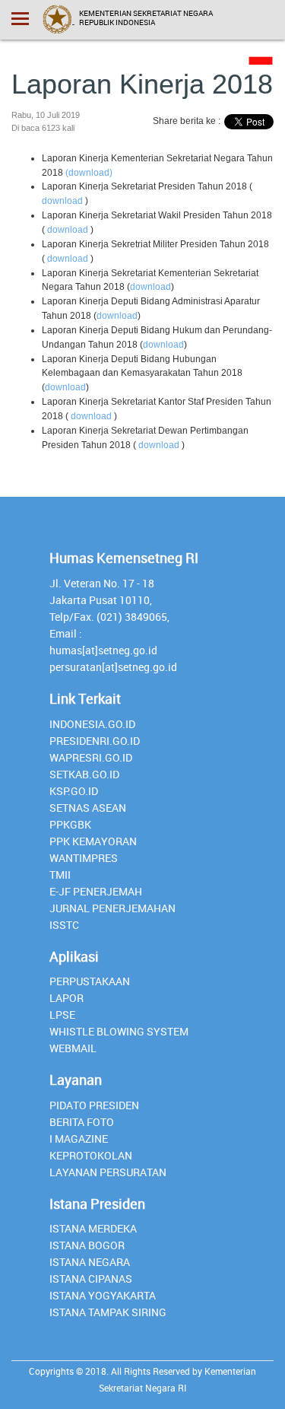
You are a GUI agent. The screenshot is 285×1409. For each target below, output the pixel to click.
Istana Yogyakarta (102, 1295)
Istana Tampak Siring (107, 1312)
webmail (73, 1048)
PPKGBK (70, 824)
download (62, 201)
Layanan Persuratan (107, 1172)
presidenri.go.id (94, 740)
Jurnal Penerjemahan (112, 908)
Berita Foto (81, 1122)
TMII (60, 874)
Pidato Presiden (94, 1105)
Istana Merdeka (93, 1228)
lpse (62, 1014)
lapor (66, 998)
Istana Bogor (87, 1245)
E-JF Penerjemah (95, 891)
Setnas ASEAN (87, 807)
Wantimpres (83, 858)
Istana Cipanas (90, 1278)
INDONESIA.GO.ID (92, 724)
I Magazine (78, 1138)
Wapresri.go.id (90, 757)
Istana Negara (89, 1262)
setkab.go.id (84, 774)
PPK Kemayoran (93, 841)
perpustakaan (89, 981)
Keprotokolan (90, 1155)
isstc (64, 925)
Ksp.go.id (73, 791)
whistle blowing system (118, 1031)
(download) (88, 172)
